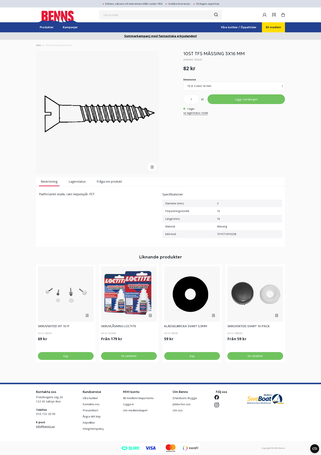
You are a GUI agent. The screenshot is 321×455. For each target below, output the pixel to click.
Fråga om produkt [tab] (109, 181)
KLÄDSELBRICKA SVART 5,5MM (185, 326)
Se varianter (129, 356)
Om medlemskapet (135, 410)
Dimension (189, 79)
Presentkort (90, 410)
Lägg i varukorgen (246, 99)
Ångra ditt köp (92, 416)
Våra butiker (90, 398)
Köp (65, 356)
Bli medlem (273, 27)
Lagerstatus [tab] (77, 181)
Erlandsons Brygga (185, 398)
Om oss (178, 410)
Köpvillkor (89, 422)
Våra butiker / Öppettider (238, 27)
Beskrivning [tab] (49, 181)
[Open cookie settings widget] (314, 448)
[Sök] (216, 15)
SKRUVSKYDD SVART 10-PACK (248, 326)
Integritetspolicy (93, 428)
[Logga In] (264, 15)
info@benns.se (45, 426)
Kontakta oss (91, 404)
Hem (38, 45)
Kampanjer (70, 27)
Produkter (47, 27)
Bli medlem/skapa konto (138, 398)
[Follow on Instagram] (218, 405)
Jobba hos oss (182, 404)
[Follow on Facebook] (218, 397)
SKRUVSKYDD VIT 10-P (53, 326)
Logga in (128, 404)
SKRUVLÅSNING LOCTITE (118, 326)
